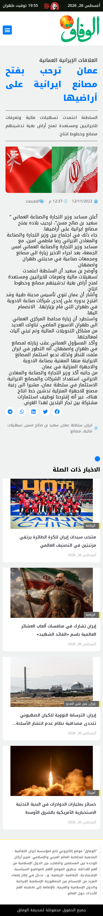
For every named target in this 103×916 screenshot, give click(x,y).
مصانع (76, 431)
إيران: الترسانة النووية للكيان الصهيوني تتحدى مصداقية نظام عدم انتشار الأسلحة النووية (56, 723)
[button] (7, 30)
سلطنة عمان (71, 425)
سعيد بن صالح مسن (42, 425)
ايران (88, 425)
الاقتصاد (32, 201)
